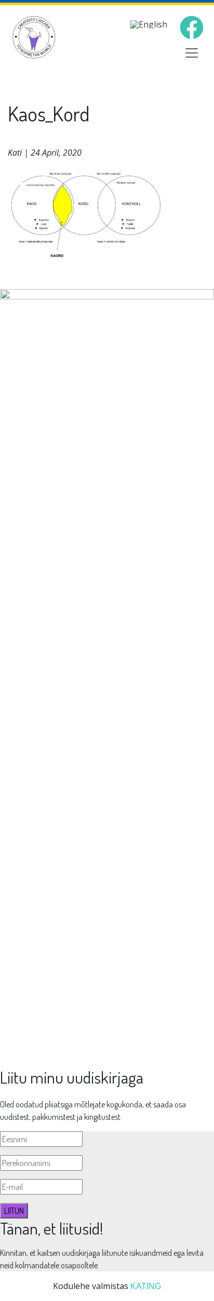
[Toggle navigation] (191, 53)
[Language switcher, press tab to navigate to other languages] (148, 24)
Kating (145, 1286)
